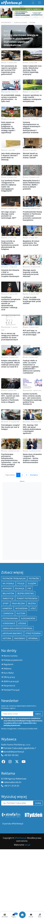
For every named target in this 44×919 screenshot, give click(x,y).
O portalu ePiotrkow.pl (12, 823)
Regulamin (8, 664)
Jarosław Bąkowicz (12, 633)
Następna (34, 475)
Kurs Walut (9, 672)
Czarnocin (8, 613)
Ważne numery (10, 655)
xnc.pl (27, 844)
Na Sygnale (8, 583)
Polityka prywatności (13, 660)
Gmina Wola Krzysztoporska (17, 628)
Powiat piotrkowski (27, 598)
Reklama (7, 668)
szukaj (38, 803)
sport (6, 603)
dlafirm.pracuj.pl (11, 681)
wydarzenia (21, 608)
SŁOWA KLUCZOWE (20, 23)
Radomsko (19, 638)
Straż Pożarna (33, 633)
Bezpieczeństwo (25, 593)
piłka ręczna (18, 603)
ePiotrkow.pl (6, 23)
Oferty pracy (9, 677)
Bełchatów (8, 593)
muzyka (32, 603)
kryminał (33, 638)
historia (7, 638)
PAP (29, 588)
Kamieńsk (7, 608)
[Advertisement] (22, 520)
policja (20, 583)
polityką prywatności (12, 725)
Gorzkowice (9, 623)
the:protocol (9, 685)
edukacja (19, 588)
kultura (21, 613)
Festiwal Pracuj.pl (11, 690)
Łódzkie (22, 623)
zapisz (38, 713)
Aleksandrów (28, 618)
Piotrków (34, 578)
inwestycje (8, 598)
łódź (33, 608)
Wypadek (7, 588)
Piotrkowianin (10, 618)
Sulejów (32, 583)
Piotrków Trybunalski (14, 578)
